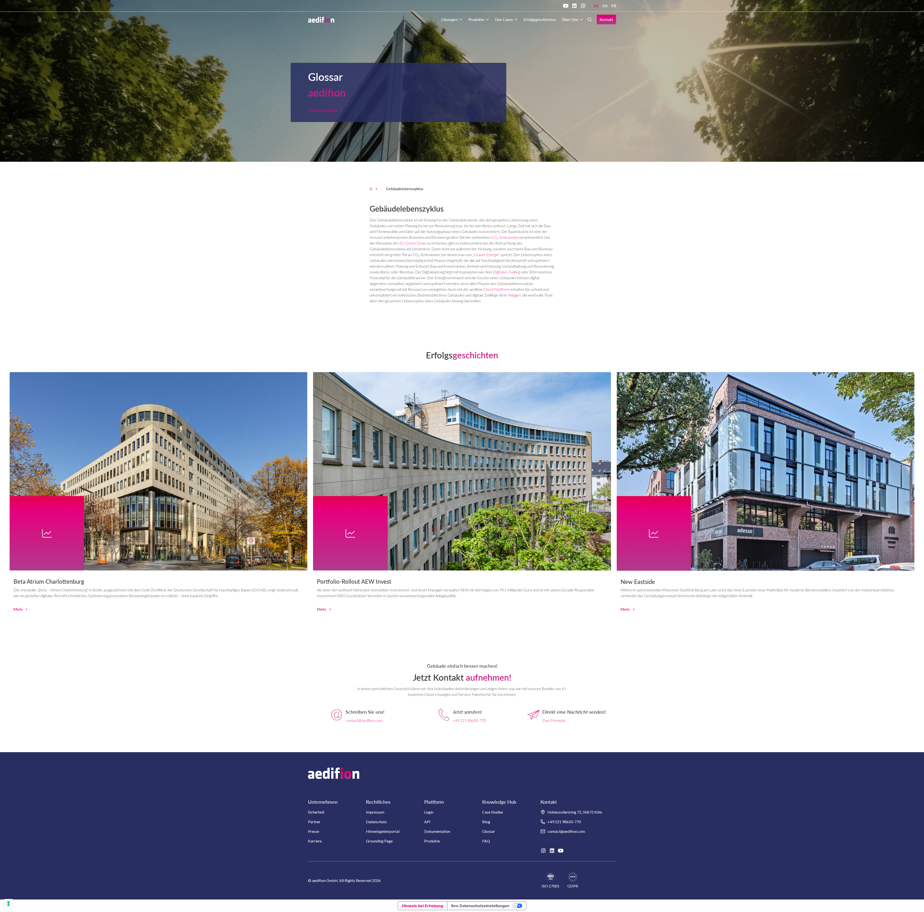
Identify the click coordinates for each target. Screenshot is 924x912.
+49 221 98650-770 (469, 720)
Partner (314, 821)
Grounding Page (379, 841)
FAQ (486, 841)
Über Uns (570, 19)
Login (428, 812)
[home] (321, 19)
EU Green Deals (413, 243)
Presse (313, 831)
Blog (486, 821)
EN (605, 5)
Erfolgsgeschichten (540, 19)
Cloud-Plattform (496, 289)
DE (596, 5)
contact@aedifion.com (364, 720)
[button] (452, 19)
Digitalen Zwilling (506, 272)
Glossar (488, 831)
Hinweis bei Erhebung (422, 905)
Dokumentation (437, 831)
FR (613, 5)
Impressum (375, 812)
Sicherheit (316, 812)
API (427, 821)
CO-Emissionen (504, 237)
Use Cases (504, 19)
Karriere (315, 841)
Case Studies (492, 812)
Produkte (476, 19)
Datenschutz (376, 821)
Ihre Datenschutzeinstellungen (480, 905)
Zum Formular (553, 720)
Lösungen (449, 19)
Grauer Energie (486, 254)
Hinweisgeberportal (382, 831)
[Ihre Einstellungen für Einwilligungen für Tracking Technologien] (8, 903)
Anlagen (514, 295)
